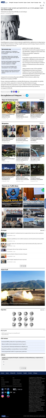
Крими (28, 2)
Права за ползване (16, 382)
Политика (20, 2)
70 (7, 118)
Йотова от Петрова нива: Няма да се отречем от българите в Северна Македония (36, 116)
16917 (9, 206)
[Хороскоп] (23, 327)
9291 (22, 161)
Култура (36, 2)
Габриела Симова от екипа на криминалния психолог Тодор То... (13, 344)
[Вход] (40, 6)
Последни (3, 230)
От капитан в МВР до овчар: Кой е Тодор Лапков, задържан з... (13, 341)
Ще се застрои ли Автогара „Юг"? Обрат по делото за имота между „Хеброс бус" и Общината (32, 224)
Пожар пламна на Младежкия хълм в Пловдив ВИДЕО (8, 159)
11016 (8, 161)
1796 (22, 142)
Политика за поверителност (6, 386)
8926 (22, 181)
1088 (14, 262)
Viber (14, 92)
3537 (36, 161)
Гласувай (22, 368)
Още (40, 2)
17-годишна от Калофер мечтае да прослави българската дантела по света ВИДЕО (22, 139)
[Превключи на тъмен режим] (44, 2)
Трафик (25, 373)
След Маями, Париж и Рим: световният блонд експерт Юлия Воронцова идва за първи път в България (24, 244)
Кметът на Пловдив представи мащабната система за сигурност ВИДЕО (32, 203)
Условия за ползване (5, 382)
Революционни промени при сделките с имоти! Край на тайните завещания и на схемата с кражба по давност (22, 159)
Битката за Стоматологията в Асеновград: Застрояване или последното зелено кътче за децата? (36, 178)
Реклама (2, 380)
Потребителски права (17, 384)
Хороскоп (3, 310)
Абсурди (35, 373)
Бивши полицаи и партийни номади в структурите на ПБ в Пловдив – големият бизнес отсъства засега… (11, 224)
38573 (37, 142)
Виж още (22, 266)
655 (14, 246)
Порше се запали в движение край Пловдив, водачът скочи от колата (22, 178)
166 (14, 251)
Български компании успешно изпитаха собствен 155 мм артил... (15, 303)
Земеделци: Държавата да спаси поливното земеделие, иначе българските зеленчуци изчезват (8, 116)
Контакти (3, 384)
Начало (2, 373)
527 (36, 118)
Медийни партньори (16, 380)
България (16, 2)
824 (22, 118)
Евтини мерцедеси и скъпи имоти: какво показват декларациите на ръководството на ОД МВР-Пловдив (8, 139)
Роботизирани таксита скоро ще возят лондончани (17, 249)
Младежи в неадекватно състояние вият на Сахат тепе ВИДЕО (36, 139)
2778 (36, 181)
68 (14, 241)
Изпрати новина (45, 203)
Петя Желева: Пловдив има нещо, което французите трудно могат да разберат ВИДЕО (11, 203)
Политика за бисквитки (17, 386)
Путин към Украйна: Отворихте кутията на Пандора (17, 254)
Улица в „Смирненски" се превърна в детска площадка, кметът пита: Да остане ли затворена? (25, 233)
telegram (16, 92)
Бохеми (30, 373)
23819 (8, 142)
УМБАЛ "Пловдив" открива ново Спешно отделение (17, 259)
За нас (2, 378)
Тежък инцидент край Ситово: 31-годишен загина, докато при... (14, 351)
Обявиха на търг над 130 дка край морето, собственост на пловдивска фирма (8, 178)
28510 (8, 304)
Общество (12, 373)
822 (14, 256)
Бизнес (25, 2)
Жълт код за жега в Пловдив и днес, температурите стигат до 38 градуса (22, 116)
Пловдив (11, 2)
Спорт (32, 2)
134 (14, 235)
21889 (30, 206)
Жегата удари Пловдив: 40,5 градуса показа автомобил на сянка (36, 159)
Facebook (12, 92)
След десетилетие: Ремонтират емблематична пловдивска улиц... (14, 346)
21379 (8, 181)
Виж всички (41, 99)
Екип (13, 378)
